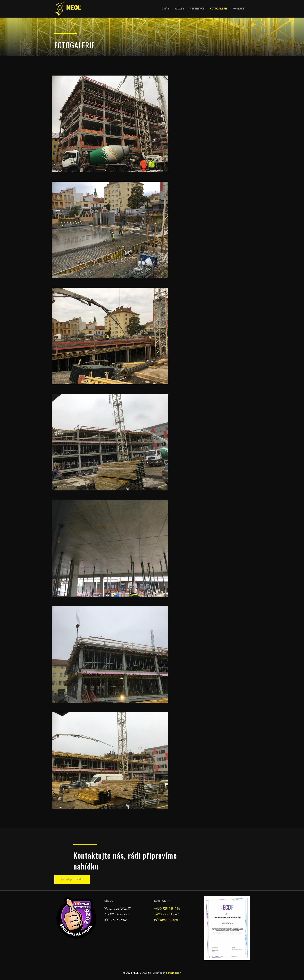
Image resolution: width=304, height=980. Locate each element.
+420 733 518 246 (167, 909)
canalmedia (172, 972)
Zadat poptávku (72, 879)
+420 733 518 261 (166, 914)
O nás (165, 8)
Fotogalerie (218, 8)
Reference (197, 8)
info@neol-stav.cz (166, 920)
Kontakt (238, 8)
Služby (179, 8)
